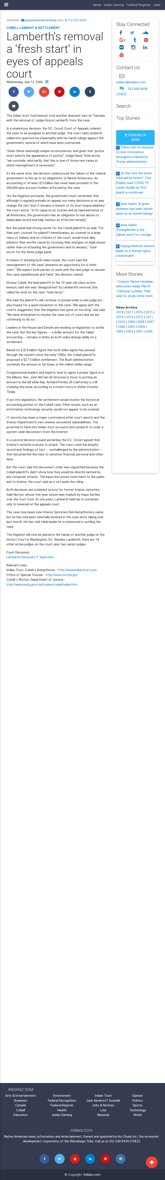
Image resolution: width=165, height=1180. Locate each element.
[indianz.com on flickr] (122, 47)
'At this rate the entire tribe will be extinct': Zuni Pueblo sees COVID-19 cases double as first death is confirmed (134, 182)
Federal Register (139, 5)
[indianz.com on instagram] (134, 47)
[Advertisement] (56, 799)
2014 (120, 317)
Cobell (20, 1110)
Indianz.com (92, 1175)
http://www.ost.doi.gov (62, 575)
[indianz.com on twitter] (132, 32)
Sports (137, 1105)
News (97, 5)
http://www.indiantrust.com (77, 570)
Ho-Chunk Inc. (128, 1136)
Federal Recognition (62, 1100)
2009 (131, 322)
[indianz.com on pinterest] (146, 40)
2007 (150, 322)
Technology (137, 1110)
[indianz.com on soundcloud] (145, 32)
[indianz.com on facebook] (121, 32)
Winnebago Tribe (81, 1141)
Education (21, 1115)
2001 (139, 331)
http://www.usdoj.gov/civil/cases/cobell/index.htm (41, 584)
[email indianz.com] (122, 76)
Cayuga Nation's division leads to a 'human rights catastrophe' (135, 251)
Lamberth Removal (19, 557)
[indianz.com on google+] (123, 40)
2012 (139, 317)
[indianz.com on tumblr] (135, 40)
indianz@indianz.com (131, 82)
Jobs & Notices (103, 1105)
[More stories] (46, 82)
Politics (137, 1100)
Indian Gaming (114, 5)
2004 (141, 327)
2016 (139, 312)
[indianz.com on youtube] (121, 54)
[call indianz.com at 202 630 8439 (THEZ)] (122, 88)
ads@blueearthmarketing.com (43, 20)
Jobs (156, 5)
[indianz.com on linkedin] (145, 47)
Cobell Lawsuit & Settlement (33, 28)
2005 (131, 327)
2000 (149, 331)
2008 (140, 322)
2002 (129, 331)
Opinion (137, 1095)
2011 (149, 317)
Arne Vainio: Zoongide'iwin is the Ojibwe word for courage (133, 230)
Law (103, 1110)
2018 (119, 312)
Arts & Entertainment (20, 1095)
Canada (20, 1105)
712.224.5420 (76, 20)
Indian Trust (103, 1095)
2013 (129, 317)
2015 (149, 312)
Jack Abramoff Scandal (103, 1100)
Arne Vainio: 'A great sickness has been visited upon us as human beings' (134, 208)
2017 (129, 312)
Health (62, 1110)
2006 (121, 327)
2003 (119, 331)
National (103, 1115)
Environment (62, 1095)
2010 (121, 322)
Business (20, 1100)
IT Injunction (45, 557)
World (137, 1115)
